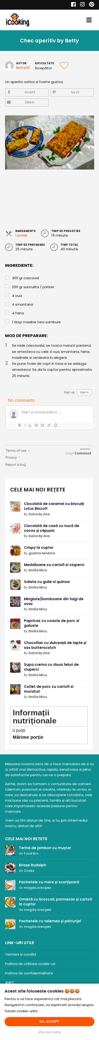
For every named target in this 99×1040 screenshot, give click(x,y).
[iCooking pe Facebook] (72, 5)
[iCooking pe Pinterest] (90, 5)
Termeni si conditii (20, 954)
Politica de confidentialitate (29, 973)
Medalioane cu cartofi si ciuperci (54, 564)
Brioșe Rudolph (32, 865)
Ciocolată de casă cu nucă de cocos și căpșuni (51, 528)
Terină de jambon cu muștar (45, 847)
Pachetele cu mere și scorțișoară (49, 882)
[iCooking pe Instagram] (81, 5)
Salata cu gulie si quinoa (47, 581)
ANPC (10, 982)
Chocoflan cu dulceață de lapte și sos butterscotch (55, 645)
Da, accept (49, 1021)
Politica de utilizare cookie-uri (30, 963)
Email (30, 102)
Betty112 (23, 67)
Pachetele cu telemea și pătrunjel (50, 921)
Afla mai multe (49, 1032)
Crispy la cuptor (38, 547)
